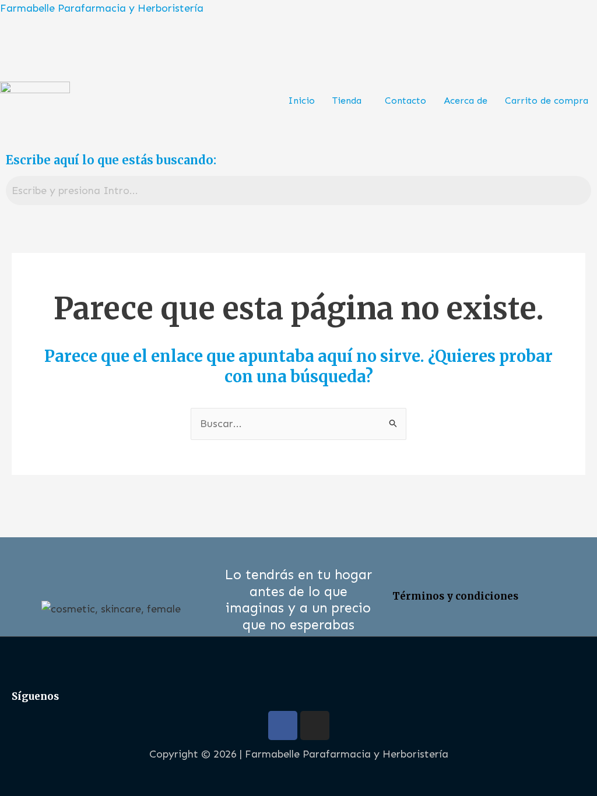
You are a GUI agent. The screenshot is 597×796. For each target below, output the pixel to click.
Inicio (301, 100)
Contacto (405, 100)
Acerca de (465, 100)
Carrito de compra (546, 100)
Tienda (346, 100)
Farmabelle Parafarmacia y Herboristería (101, 8)
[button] (350, 100)
